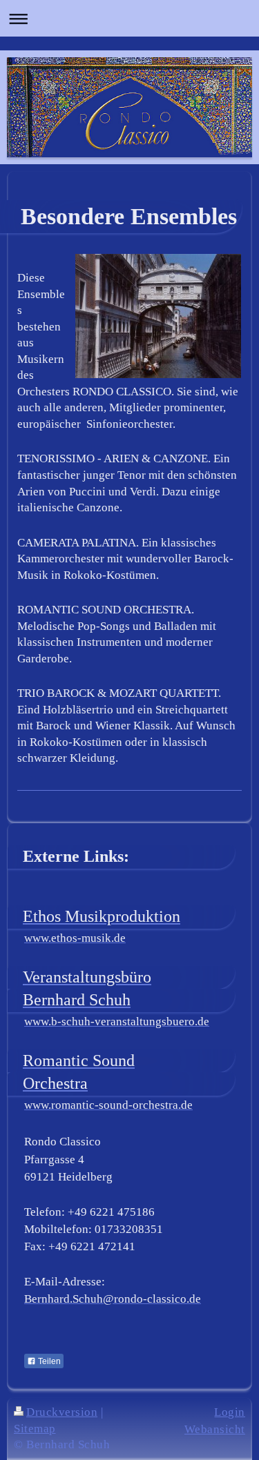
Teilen (48, 1361)
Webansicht (214, 1429)
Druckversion (61, 1412)
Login (229, 1412)
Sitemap (35, 1428)
